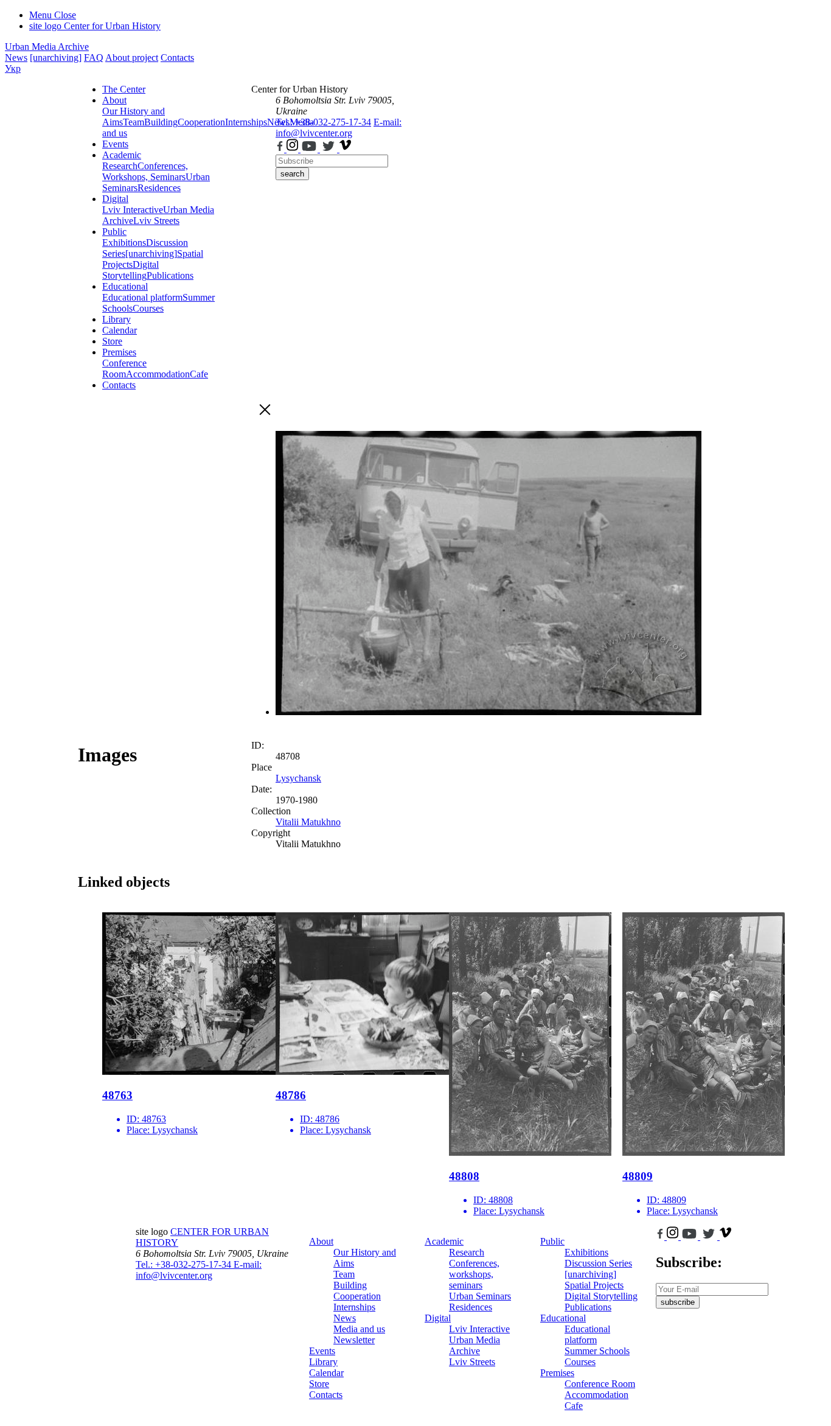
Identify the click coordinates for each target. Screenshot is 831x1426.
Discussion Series (598, 1263)
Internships (354, 1307)
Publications (170, 275)
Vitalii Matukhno (308, 822)
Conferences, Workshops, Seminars (145, 171)
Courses (148, 308)
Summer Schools (597, 1351)
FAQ (93, 57)
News (16, 57)
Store (112, 341)
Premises (119, 352)
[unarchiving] (56, 57)
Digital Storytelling (130, 270)
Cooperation (201, 122)
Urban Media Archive (47, 46)
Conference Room (124, 368)
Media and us (359, 1329)
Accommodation (158, 374)
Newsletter (354, 1340)
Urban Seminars (480, 1296)
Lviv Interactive (132, 209)
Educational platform (142, 297)
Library (116, 319)
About (114, 100)
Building (161, 122)
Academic (121, 155)
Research (119, 166)
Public (114, 231)
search (292, 173)
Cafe (199, 374)
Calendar (119, 330)
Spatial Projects (594, 1285)
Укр (13, 68)
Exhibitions (124, 242)
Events (115, 144)
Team (133, 122)
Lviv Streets (156, 220)
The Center (123, 89)
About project (131, 57)
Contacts (177, 57)
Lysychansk (298, 778)
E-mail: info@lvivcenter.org (339, 127)
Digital (115, 199)
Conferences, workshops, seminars (474, 1274)
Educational (125, 286)
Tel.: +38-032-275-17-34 (323, 122)
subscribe (678, 1302)
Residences (159, 188)
